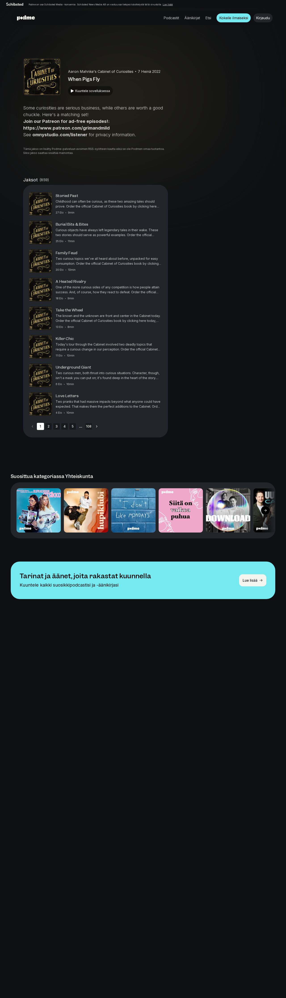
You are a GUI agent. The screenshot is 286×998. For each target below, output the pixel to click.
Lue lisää (168, 4)
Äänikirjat (192, 18)
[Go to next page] (96, 426)
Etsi (208, 18)
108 (88, 426)
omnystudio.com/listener (59, 134)
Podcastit (171, 18)
